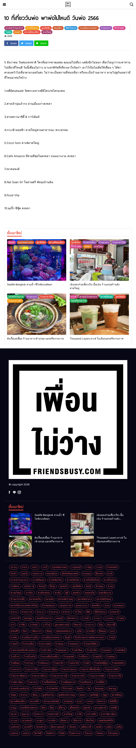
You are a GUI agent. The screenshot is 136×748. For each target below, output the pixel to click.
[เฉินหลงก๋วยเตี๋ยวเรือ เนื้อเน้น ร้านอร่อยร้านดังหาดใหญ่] (99, 260)
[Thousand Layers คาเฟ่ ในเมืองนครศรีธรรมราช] (99, 314)
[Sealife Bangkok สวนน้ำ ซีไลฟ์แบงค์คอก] (36, 260)
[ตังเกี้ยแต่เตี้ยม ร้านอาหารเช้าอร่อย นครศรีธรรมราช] (36, 314)
